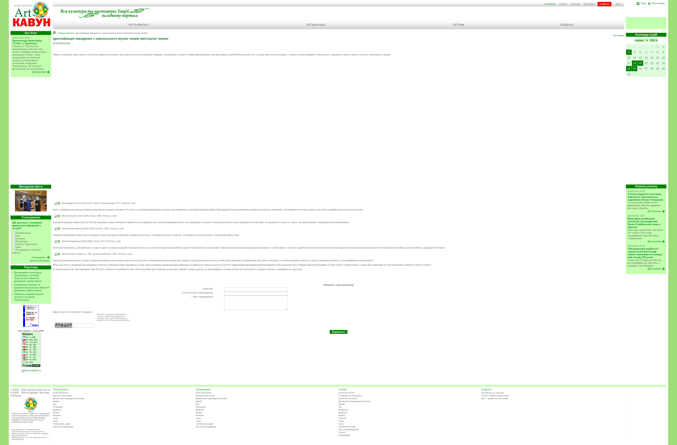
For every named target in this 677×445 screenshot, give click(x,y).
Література (21, 241)
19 (640, 63)
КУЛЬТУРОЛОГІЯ (61, 393)
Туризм (341, 432)
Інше (18, 247)
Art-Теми (458, 24)
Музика (56, 412)
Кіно (17, 235)
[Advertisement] (31, 132)
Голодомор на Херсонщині (350, 396)
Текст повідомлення (202, 297)
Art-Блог (563, 4)
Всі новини (618, 35)
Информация (344, 435)
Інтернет (20, 238)
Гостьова (575, 4)
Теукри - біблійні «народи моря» (495, 396)
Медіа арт (57, 410)
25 (634, 68)
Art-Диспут (604, 4)
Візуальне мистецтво (62, 396)
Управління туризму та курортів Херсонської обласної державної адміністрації (31, 287)
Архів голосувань (39, 260)
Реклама (57, 415)
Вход (643, 3)
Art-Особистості (139, 24)
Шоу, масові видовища (63, 427)
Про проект (589, 4)
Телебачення (23, 232)
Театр (55, 421)
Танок (55, 418)
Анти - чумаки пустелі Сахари (494, 398)
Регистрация (658, 3)
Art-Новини (549, 4)
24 (628, 68)
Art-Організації (315, 24)
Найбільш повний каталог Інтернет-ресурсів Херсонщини (29, 297)
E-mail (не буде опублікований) (197, 293)
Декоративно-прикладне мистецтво (68, 398)
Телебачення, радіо (61, 424)
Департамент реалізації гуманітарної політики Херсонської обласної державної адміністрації (28, 276)
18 (634, 63)
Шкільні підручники (26, 244)
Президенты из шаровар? (492, 393)
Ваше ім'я (208, 288)
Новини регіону (65, 33)
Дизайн (56, 401)
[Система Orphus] (31, 326)
